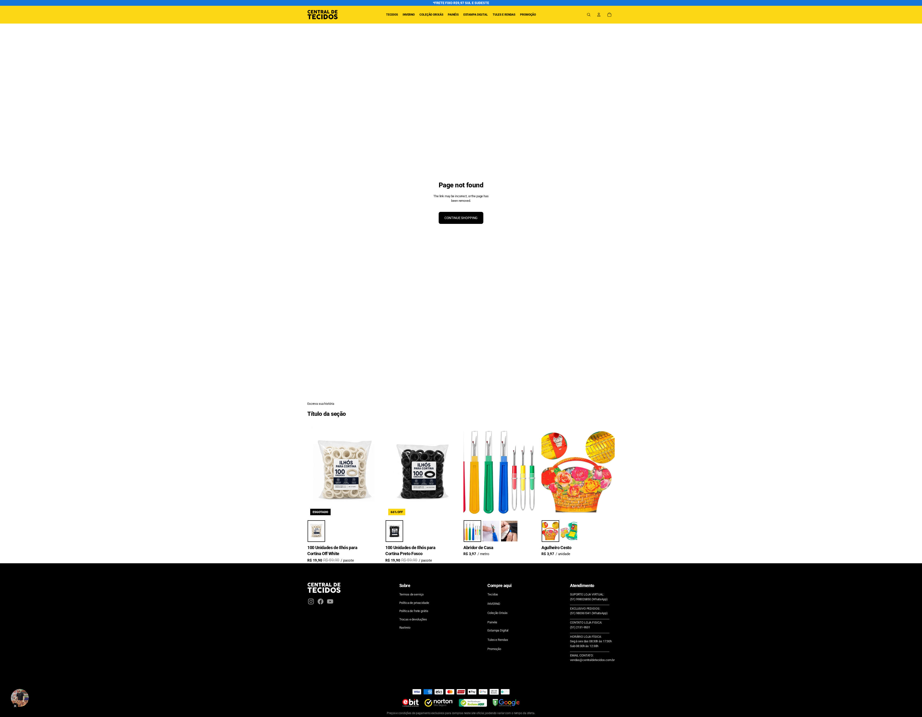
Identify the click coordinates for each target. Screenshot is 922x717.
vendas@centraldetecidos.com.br (592, 660)
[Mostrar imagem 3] (509, 531)
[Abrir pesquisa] (588, 14)
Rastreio (404, 627)
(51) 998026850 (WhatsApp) (589, 599)
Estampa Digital (497, 630)
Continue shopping (461, 218)
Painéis (492, 622)
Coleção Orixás (497, 613)
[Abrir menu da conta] (599, 14)
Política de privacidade (414, 603)
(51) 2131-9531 (580, 627)
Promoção (494, 649)
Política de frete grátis (413, 611)
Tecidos (492, 594)
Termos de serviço (411, 594)
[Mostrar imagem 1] (316, 531)
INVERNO (493, 604)
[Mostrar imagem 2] (491, 531)
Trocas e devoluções (413, 619)
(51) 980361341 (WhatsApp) (589, 613)
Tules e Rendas (497, 640)
